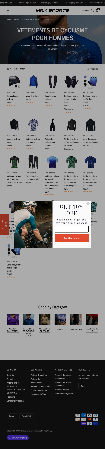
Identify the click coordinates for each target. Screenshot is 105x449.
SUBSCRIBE (71, 237)
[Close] (88, 203)
